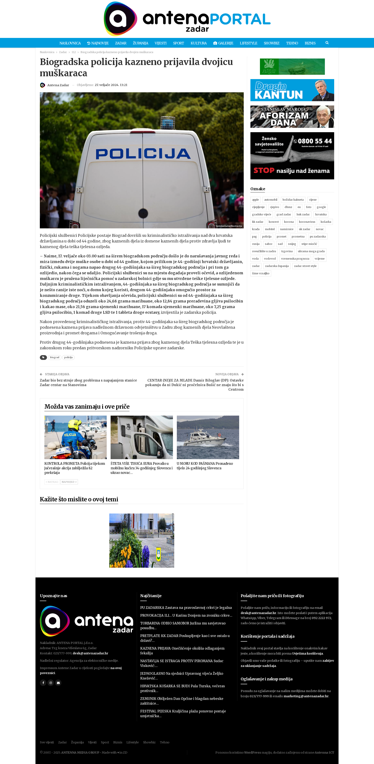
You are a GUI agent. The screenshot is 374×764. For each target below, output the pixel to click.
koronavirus (307, 221)
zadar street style (305, 266)
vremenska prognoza (295, 258)
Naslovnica (70, 43)
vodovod (270, 258)
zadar (256, 266)
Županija (140, 43)
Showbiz (271, 43)
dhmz (288, 207)
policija (68, 357)
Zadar (120, 43)
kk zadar (257, 221)
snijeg (292, 243)
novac (320, 229)
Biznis (310, 43)
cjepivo (274, 207)
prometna (298, 236)
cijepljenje (258, 207)
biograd (54, 357)
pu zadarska (318, 236)
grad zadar (284, 214)
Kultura (198, 43)
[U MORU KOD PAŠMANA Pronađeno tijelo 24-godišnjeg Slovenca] (208, 437)
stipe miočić (309, 243)
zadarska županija (277, 266)
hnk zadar (303, 214)
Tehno (292, 43)
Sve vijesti (47, 742)
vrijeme (320, 258)
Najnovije (99, 43)
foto (308, 207)
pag (254, 236)
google (321, 207)
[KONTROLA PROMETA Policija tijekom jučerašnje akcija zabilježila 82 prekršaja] (75, 437)
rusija (256, 243)
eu (299, 207)
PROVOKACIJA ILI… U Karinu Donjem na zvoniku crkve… (186, 615)
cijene (313, 199)
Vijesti (160, 43)
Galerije (225, 43)
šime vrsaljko (260, 273)
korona (289, 221)
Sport (178, 43)
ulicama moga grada (311, 251)
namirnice (286, 229)
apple (255, 199)
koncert (274, 221)
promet (281, 236)
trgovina (287, 251)
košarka (326, 221)
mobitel (270, 229)
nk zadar (304, 229)
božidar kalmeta (293, 199)
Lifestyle (248, 43)
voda (255, 258)
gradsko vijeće (261, 214)
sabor (268, 243)
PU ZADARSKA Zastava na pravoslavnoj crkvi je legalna (186, 608)
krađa (256, 229)
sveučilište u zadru (264, 251)
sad (280, 243)
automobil (270, 199)
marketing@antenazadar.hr (306, 696)
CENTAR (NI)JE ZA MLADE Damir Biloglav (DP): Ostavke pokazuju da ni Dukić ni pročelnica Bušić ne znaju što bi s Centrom (194, 385)
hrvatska (321, 214)
